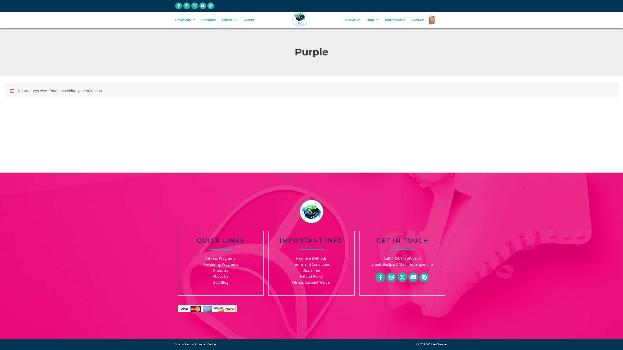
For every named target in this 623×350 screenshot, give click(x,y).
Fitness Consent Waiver (311, 282)
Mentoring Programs (220, 264)
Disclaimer (311, 270)
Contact (418, 20)
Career (249, 20)
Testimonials (395, 20)
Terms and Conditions (311, 264)
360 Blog (220, 282)
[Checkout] (431, 19)
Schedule (230, 20)
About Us (352, 20)
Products (208, 20)
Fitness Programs (220, 258)
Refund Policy (311, 276)
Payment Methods (311, 258)
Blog (370, 20)
